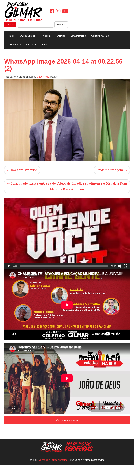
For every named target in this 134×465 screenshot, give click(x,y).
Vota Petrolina (78, 35)
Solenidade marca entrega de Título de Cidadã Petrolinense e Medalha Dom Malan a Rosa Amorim (67, 186)
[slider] (64, 266)
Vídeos (30, 44)
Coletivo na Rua (100, 35)
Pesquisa (61, 24)
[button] (67, 234)
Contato (10, 24)
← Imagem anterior (22, 170)
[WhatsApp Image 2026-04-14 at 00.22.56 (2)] (67, 120)
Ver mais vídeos (67, 420)
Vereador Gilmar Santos (53, 460)
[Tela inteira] (125, 266)
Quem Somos (28, 35)
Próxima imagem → (112, 170)
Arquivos (14, 44)
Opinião (61, 35)
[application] (67, 233)
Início (12, 35)
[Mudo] (119, 266)
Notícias (47, 35)
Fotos (44, 44)
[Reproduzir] (8, 266)
